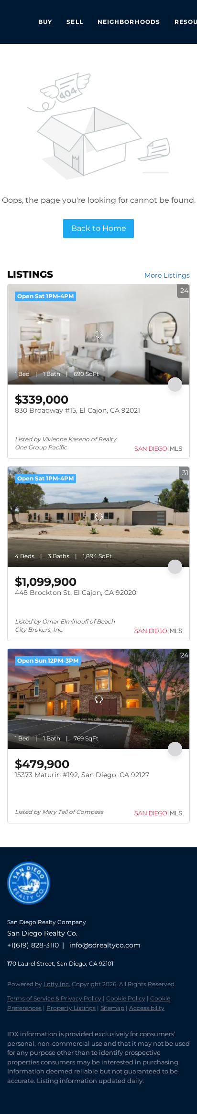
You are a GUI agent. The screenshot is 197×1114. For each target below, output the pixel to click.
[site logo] (33, 909)
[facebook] (12, 1095)
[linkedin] (31, 1095)
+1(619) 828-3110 (33, 945)
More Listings (167, 275)
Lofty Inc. (57, 984)
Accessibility (146, 1007)
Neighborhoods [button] (129, 21)
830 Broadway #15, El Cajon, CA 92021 (77, 410)
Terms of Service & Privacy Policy (54, 998)
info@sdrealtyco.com (105, 945)
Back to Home (98, 228)
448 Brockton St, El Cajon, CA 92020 (75, 592)
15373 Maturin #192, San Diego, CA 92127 (82, 774)
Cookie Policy (125, 998)
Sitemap (112, 1007)
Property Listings (71, 1007)
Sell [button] (74, 21)
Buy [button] (45, 21)
